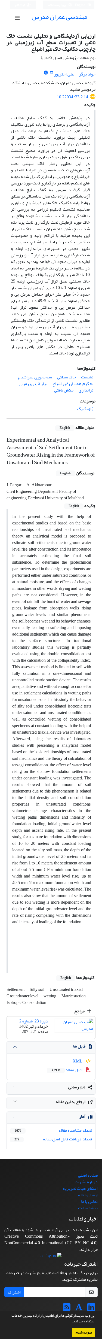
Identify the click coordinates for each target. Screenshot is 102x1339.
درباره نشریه (86, 1182)
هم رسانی (76, 1087)
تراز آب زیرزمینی (33, 383)
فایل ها (79, 1046)
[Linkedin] (91, 1309)
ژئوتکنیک (85, 409)
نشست (87, 377)
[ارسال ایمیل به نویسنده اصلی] (51, 73)
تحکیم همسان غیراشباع (72, 383)
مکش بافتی (63, 390)
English (80, 5)
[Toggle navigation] (17, 18)
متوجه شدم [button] (84, 1332)
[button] (70, 1322)
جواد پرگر (87, 74)
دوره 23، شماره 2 (33, 1021)
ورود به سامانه (57, 5)
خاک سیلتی (66, 377)
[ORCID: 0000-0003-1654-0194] (45, 73)
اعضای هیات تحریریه (80, 1188)
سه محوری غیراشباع (35, 377)
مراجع (79, 1011)
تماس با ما (89, 1201)
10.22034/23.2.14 (72, 97)
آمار (82, 1116)
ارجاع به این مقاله (70, 1102)
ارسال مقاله (88, 1195)
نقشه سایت (88, 1208)
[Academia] (79, 1309)
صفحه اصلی (88, 1175)
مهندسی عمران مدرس (59, 16)
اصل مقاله (67, 1070)
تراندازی (86, 390)
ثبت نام (20, 5)
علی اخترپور (64, 74)
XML (78, 1061)
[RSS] (66, 1309)
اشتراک (14, 1292)
